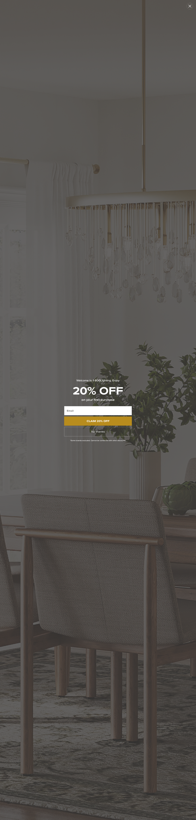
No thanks (98, 431)
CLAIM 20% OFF (98, 421)
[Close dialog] (190, 6)
